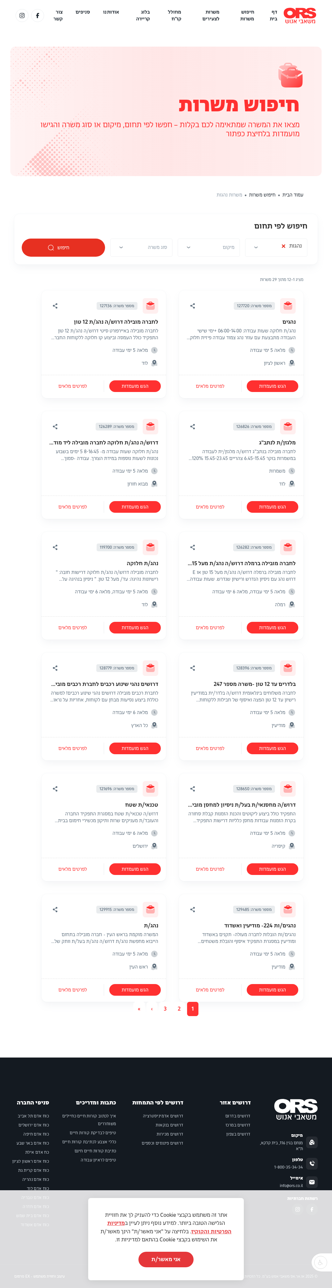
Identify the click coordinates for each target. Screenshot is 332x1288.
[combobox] (276, 249)
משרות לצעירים (210, 15)
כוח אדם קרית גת (33, 1170)
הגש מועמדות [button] (272, 386)
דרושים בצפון (238, 1134)
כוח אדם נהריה (35, 1179)
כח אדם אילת (37, 1152)
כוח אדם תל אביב (33, 1116)
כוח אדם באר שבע (33, 1143)
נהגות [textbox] (291, 247)
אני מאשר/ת (166, 1259)
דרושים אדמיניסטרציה (163, 1116)
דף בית (273, 15)
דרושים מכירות (170, 1134)
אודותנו (111, 12)
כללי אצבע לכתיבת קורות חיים (89, 1142)
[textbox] (228, 247)
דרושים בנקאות (169, 1125)
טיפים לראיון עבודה (98, 1160)
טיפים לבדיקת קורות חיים (93, 1133)
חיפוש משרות (247, 15)
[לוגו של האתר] (300, 15)
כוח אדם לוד (38, 1188)
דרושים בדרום (238, 1116)
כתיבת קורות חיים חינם (95, 1151)
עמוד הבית (292, 195)
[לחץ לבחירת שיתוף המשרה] (192, 306)
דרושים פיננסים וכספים (162, 1143)
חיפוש (63, 248)
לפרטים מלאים (210, 386)
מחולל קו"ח (175, 15)
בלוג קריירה (143, 15)
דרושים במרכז (238, 1125)
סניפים (83, 12)
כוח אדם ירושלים (33, 1125)
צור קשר (57, 15)
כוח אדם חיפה (36, 1134)
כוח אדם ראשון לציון (30, 1161)
